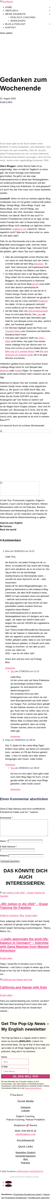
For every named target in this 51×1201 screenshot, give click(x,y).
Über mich (11, 11)
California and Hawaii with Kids (23, 987)
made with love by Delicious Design (24, 1177)
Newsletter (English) (25, 1152)
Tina (12, 671)
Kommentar (6, 818)
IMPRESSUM (22, 1171)
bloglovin (4, 370)
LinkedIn (25, 1110)
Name (3, 841)
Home (8, 7)
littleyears (38, 264)
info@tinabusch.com (26, 1134)
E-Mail (4, 1066)
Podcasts (25, 1162)
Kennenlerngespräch (26, 1156)
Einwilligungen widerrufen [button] (39, 1198)
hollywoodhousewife (38, 311)
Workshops (18, 21)
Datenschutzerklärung (33, 1088)
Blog (21, 915)
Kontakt (10, 27)
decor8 (35, 284)
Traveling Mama (13, 331)
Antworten (10, 668)
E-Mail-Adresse (8, 846)
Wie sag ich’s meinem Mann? (20, 351)
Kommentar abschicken (10, 861)
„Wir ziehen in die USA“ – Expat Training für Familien (24, 906)
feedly (18, 370)
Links (39, 314)
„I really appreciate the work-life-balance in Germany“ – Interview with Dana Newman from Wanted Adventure (24, 944)
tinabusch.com (19, 229)
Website (4, 855)
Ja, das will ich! (25, 1076)
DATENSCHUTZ (36, 1171)
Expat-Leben (6, 102)
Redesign (43, 301)
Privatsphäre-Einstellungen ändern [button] (27, 1194)
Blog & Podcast (15, 24)
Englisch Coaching (22, 17)
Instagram (25, 1107)
